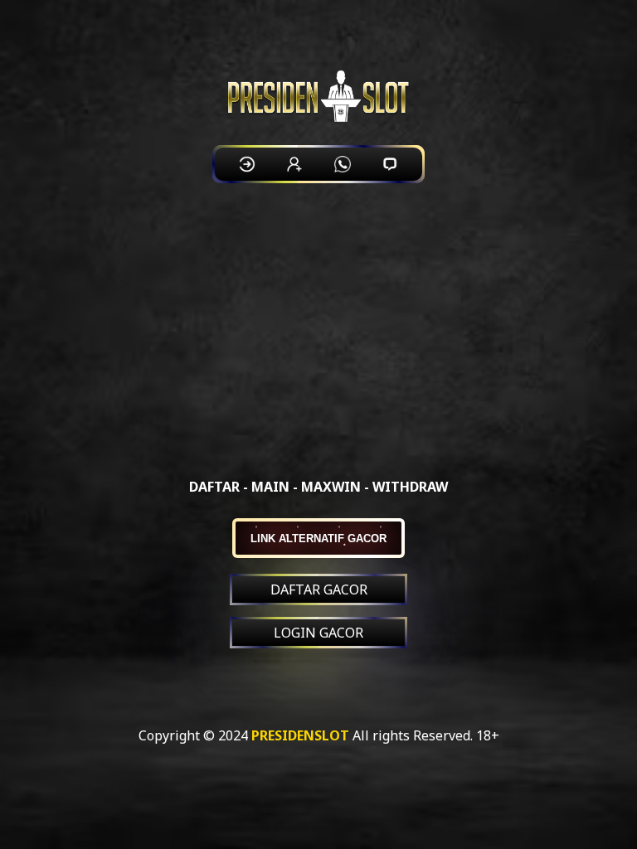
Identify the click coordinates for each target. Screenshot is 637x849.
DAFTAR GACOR (318, 589)
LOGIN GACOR (318, 632)
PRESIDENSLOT (300, 735)
